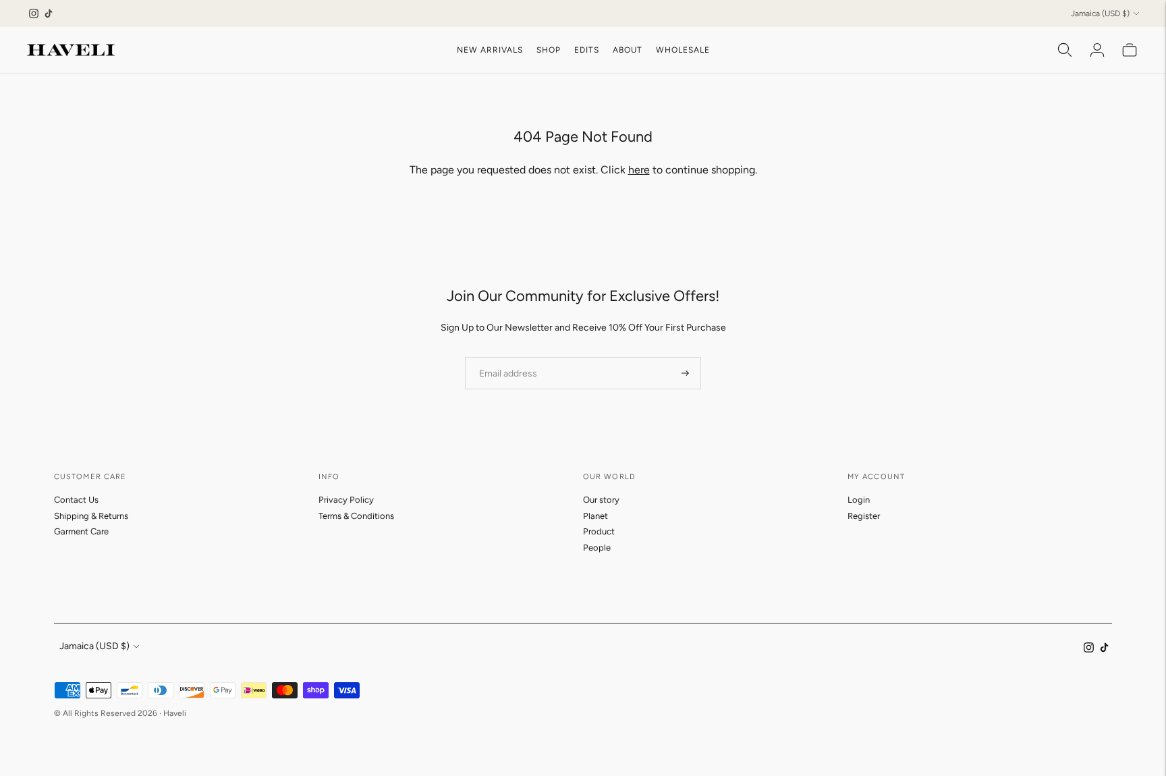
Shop (548, 50)
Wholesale (683, 50)
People (597, 548)
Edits (586, 50)
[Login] (1097, 50)
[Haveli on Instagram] (33, 13)
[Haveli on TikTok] (48, 13)
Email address (503, 356)
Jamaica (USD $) (1100, 13)
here (639, 169)
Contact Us (76, 500)
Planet (595, 516)
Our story (601, 500)
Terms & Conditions (356, 516)
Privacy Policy (346, 500)
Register (864, 516)
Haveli (174, 713)
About (627, 50)
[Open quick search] (1064, 50)
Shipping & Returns (91, 516)
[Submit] (685, 373)
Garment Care (81, 531)
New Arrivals (490, 50)
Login (859, 500)
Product (599, 531)
